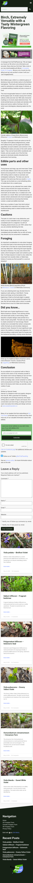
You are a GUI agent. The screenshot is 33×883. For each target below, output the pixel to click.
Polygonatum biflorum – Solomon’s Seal (13, 643)
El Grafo (9, 137)
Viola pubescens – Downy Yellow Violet (16, 852)
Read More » (7, 566)
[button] (30, 2)
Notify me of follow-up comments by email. (17, 521)
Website (3, 514)
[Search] (30, 9)
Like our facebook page (8, 449)
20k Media (16, 832)
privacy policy (10, 460)
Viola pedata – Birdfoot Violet (16, 553)
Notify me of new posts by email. (13, 524)
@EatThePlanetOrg (22, 456)
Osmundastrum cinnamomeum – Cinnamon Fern (16, 734)
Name (3, 500)
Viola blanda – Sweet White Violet (15, 859)
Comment (5, 478)
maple (29, 179)
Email (3, 507)
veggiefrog (6, 362)
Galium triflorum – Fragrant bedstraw (16, 845)
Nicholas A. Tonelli (8, 287)
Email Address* (6, 430)
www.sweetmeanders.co (9, 406)
